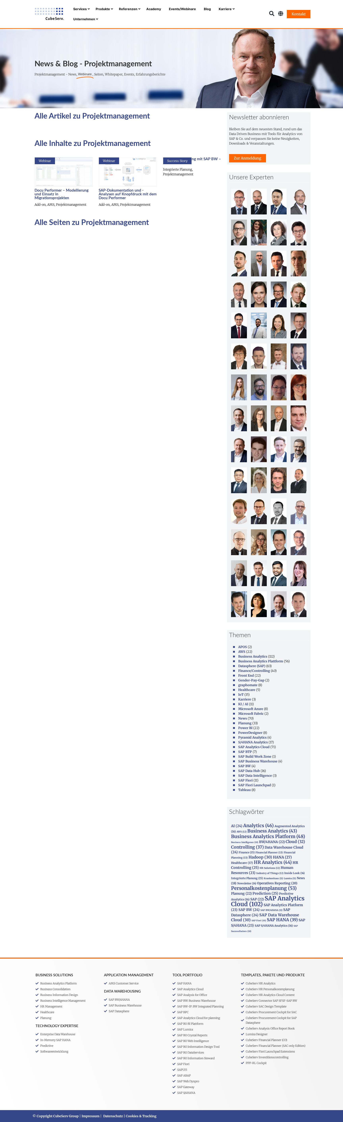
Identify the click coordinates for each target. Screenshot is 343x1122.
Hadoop (260, 857)
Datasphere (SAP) (251, 666)
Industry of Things (269, 873)
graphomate (247, 685)
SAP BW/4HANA (271, 910)
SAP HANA (282, 919)
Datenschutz (113, 1116)
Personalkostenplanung (264, 888)
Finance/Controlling (254, 671)
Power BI (245, 728)
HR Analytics (273, 862)
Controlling (247, 847)
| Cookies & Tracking (139, 1116)
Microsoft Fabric (251, 714)
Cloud (295, 841)
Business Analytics (252, 656)
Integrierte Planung (247, 878)
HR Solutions (270, 867)
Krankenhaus (273, 878)
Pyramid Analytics (252, 737)
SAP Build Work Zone (254, 756)
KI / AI (243, 704)
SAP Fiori (245, 780)
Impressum (90, 1116)
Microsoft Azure (250, 709)
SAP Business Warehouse (257, 761)
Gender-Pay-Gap (251, 680)
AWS (241, 652)
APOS (242, 647)
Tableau (244, 790)
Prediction (265, 893)
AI (236, 826)
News (242, 718)
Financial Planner (269, 852)
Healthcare (246, 690)
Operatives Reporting (277, 883)
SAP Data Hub (249, 771)
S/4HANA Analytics (253, 742)
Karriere (244, 699)
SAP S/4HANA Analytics (274, 925)
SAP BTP (245, 752)
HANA (282, 857)
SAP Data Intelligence (255, 776)
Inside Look (294, 873)
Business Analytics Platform (268, 836)
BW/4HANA (272, 842)
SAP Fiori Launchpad (254, 785)
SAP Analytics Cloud (254, 747)
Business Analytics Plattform (260, 661)
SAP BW (244, 766)
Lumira (290, 878)
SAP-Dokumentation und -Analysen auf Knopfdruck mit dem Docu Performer (128, 194)
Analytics (258, 825)
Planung (244, 723)
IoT (241, 695)
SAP (257, 899)
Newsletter (246, 883)
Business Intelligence (244, 842)
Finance (247, 852)
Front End (246, 675)
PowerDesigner (250, 733)
